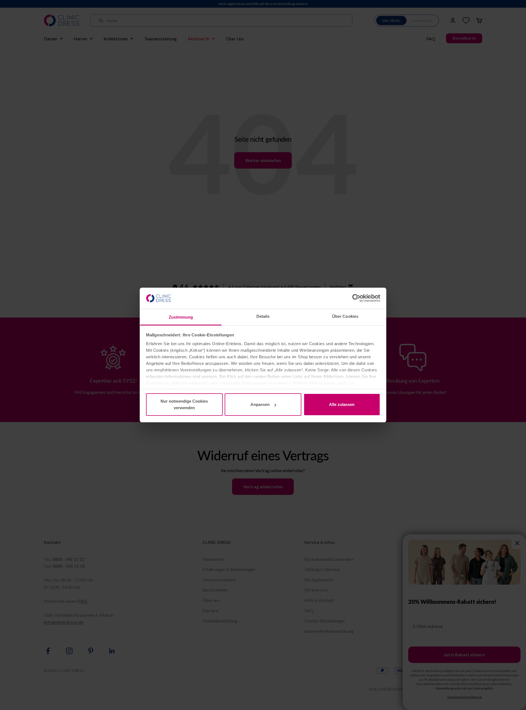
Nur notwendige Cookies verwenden (184, 404)
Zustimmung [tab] (181, 317)
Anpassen (260, 404)
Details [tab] (263, 316)
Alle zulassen (342, 404)
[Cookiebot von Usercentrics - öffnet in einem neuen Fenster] (356, 298)
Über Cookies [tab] (345, 316)
